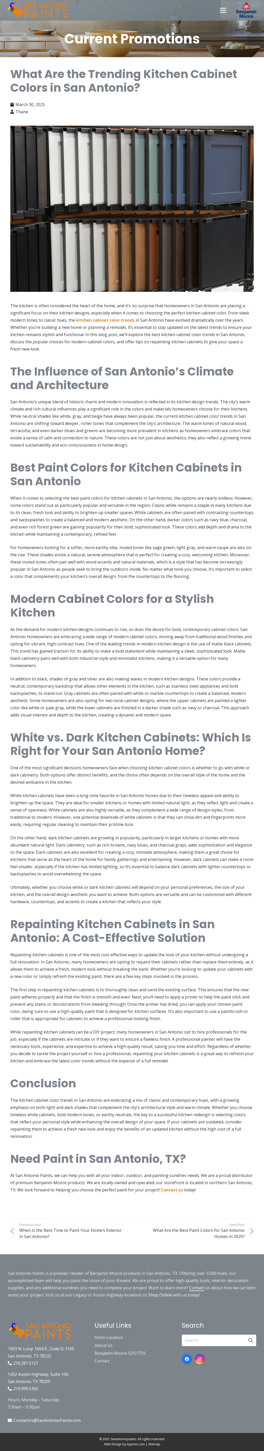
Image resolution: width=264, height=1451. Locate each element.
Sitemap (154, 1444)
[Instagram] (200, 1359)
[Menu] (223, 10)
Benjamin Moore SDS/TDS (120, 1353)
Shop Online (160, 1295)
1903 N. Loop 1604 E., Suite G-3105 (41, 1349)
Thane (21, 112)
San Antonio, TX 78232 (29, 1356)
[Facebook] (187, 1359)
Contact (196, 1288)
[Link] (38, 10)
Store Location (109, 1337)
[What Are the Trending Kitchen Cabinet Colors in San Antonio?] (132, 209)
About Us (104, 1345)
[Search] (250, 1340)
